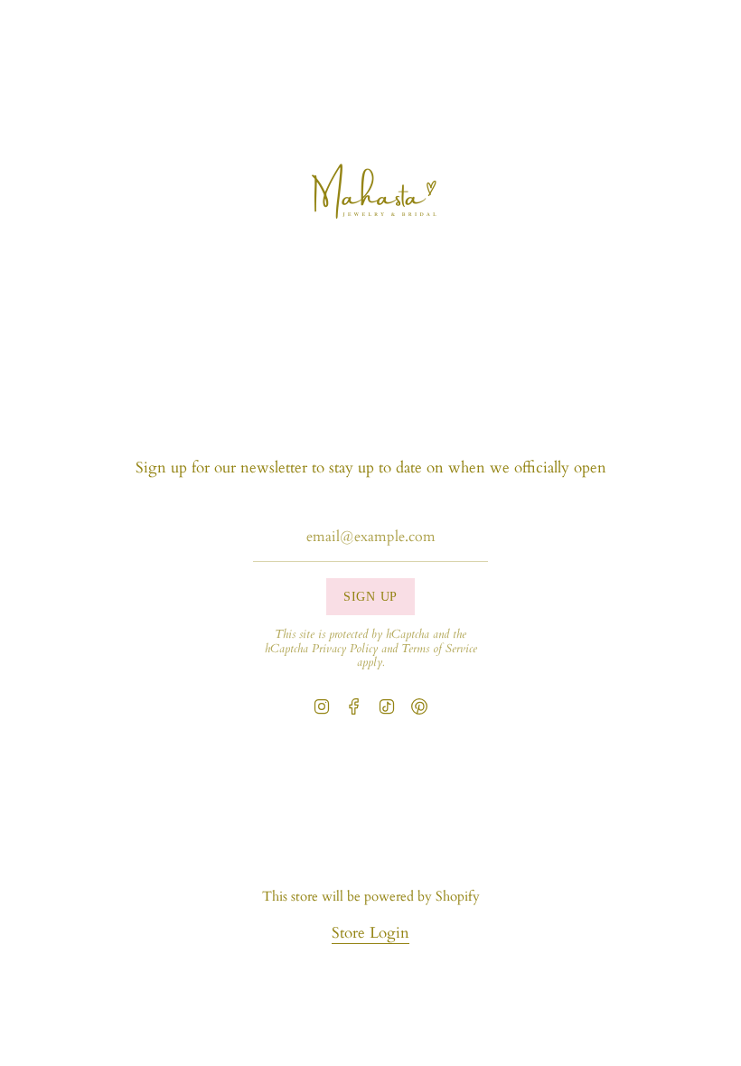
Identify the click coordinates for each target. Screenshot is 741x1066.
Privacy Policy (345, 649)
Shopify (458, 896)
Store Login (370, 932)
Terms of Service (439, 649)
